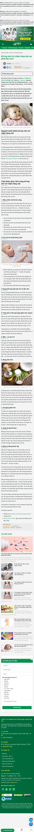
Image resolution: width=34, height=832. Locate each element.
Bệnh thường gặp (12, 47)
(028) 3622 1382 (7, 746)
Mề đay (6, 681)
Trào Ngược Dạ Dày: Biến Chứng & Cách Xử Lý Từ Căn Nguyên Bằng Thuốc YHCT (23, 594)
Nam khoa (7, 679)
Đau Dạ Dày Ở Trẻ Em (9, 518)
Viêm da (6, 683)
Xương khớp (7, 690)
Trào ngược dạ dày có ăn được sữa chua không (22, 573)
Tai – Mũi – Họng (8, 688)
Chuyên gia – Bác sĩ (7, 756)
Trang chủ (4, 47)
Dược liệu (21, 47)
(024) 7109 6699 (7, 737)
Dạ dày (6, 687)
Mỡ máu (6, 696)
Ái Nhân (9, 63)
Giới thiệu (4, 753)
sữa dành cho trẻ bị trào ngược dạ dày (20, 514)
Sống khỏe (27, 47)
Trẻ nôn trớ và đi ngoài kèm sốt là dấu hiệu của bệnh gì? (23, 645)
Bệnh (7, 52)
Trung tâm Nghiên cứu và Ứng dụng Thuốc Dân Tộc (17, 43)
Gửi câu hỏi (17, 707)
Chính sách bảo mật (7, 763)
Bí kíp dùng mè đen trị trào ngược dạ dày (21, 564)
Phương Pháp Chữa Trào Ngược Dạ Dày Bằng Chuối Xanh (23, 633)
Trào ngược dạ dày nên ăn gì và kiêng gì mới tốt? (23, 582)
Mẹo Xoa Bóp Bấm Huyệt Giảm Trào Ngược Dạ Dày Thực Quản (22, 620)
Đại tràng (6, 698)
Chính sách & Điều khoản (8, 761)
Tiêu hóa (11, 52)
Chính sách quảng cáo (8, 766)
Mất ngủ (6, 692)
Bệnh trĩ (6, 685)
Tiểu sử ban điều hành (7, 758)
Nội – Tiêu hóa (21, 80)
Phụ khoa (6, 694)
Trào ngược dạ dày (18, 52)
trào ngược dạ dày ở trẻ (12, 158)
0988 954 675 (13, 782)
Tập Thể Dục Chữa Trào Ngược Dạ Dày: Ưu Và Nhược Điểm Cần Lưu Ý (23, 607)
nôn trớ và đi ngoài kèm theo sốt (23, 479)
